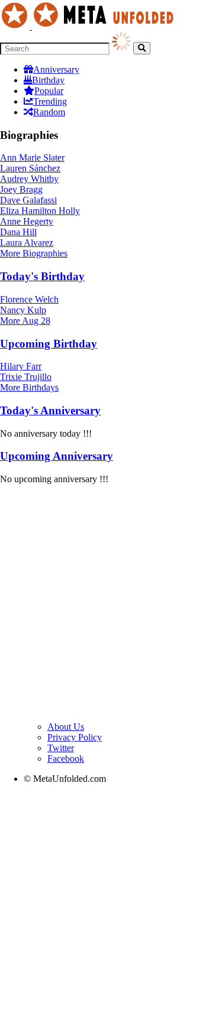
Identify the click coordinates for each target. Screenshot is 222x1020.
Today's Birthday (42, 276)
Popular (48, 91)
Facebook (65, 758)
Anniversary (56, 69)
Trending (50, 101)
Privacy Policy (74, 737)
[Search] (141, 48)
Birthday (48, 80)
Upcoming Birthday (48, 343)
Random (49, 112)
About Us (65, 727)
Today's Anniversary (50, 410)
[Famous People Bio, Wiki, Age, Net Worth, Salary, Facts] (90, 26)
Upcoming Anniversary (56, 456)
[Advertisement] (111, 605)
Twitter (60, 748)
